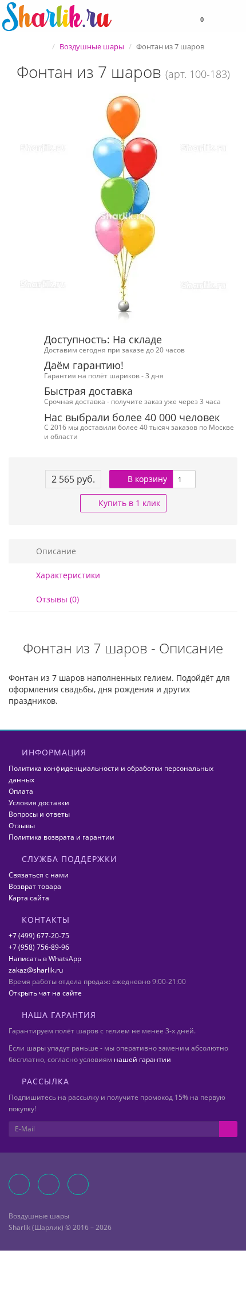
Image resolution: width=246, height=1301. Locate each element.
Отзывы (22, 825)
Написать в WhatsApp (45, 958)
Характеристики (67, 575)
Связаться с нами (39, 875)
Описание (55, 551)
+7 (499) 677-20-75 (39, 936)
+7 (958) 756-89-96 (39, 947)
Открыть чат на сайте (45, 993)
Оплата (21, 791)
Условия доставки (39, 803)
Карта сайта (29, 898)
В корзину (146, 478)
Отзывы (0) (56, 599)
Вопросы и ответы (39, 814)
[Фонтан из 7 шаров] (123, 208)
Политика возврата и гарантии (61, 837)
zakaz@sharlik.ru (36, 970)
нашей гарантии (142, 1059)
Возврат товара (35, 886)
